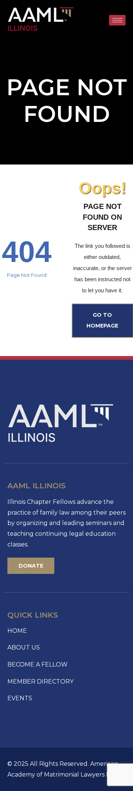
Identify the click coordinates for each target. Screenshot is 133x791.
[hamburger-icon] (117, 20)
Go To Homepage (102, 320)
